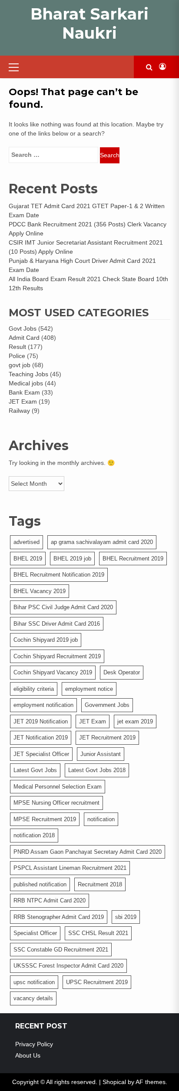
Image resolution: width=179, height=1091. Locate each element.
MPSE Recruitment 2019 (44, 819)
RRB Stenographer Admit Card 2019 (58, 917)
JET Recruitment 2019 (107, 737)
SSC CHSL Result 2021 (98, 933)
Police (17, 355)
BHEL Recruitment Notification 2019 (58, 574)
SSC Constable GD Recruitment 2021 (60, 949)
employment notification (43, 705)
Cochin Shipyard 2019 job (45, 640)
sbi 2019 (125, 917)
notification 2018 (34, 835)
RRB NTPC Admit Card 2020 (49, 900)
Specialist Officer (35, 933)
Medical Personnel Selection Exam (57, 786)
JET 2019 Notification (40, 721)
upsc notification (34, 982)
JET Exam (23, 401)
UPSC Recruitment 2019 (97, 982)
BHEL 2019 (27, 558)
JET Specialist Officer (41, 754)
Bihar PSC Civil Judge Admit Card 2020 (63, 607)
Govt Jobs (22, 328)
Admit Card (24, 337)
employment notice (89, 689)
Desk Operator (121, 672)
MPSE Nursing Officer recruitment (56, 802)
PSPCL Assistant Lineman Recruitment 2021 (69, 868)
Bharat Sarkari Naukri (89, 23)
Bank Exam (24, 392)
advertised (26, 542)
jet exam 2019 (135, 721)
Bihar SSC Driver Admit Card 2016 (56, 623)
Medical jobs (26, 383)
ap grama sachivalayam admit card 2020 (102, 542)
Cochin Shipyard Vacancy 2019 (52, 672)
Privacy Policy (34, 1044)
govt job (19, 364)
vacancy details (33, 998)
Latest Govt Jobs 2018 (97, 770)
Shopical (114, 1081)
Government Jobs (107, 705)
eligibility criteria (33, 689)
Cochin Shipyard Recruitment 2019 (57, 656)
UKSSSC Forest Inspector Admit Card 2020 (68, 965)
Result (17, 346)
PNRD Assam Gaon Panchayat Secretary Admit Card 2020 (87, 852)
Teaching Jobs (28, 374)
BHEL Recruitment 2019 (133, 558)
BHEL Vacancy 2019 (39, 591)
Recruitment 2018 (100, 884)
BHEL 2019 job (72, 558)
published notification (39, 884)
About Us (27, 1055)
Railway (19, 410)
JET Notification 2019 (40, 737)
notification (101, 819)
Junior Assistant (100, 754)
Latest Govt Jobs (35, 770)
